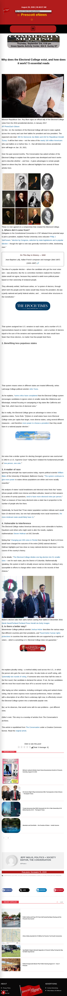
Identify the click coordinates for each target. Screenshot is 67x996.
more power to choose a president (35, 423)
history (25, 875)
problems (58, 875)
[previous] (4, 838)
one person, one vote (12, 463)
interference (32, 875)
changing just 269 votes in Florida (24, 540)
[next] (8, 838)
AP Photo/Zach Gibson (10, 126)
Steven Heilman (20, 533)
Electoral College (17, 875)
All (57, 902)
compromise (7, 875)
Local (61, 902)
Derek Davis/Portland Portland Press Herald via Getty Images (25, 623)
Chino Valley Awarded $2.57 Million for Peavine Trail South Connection (42, 936)
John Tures (33, 389)
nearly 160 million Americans (51, 140)
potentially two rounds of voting (14, 677)
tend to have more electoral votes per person (44, 497)
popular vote (51, 875)
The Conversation (33, 727)
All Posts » (23, 863)
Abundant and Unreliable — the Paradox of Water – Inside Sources (41, 825)
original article (21, 731)
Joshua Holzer (36, 629)
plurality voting (41, 875)
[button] (33, 28)
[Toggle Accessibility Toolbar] (3, 992)
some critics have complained (26, 396)
